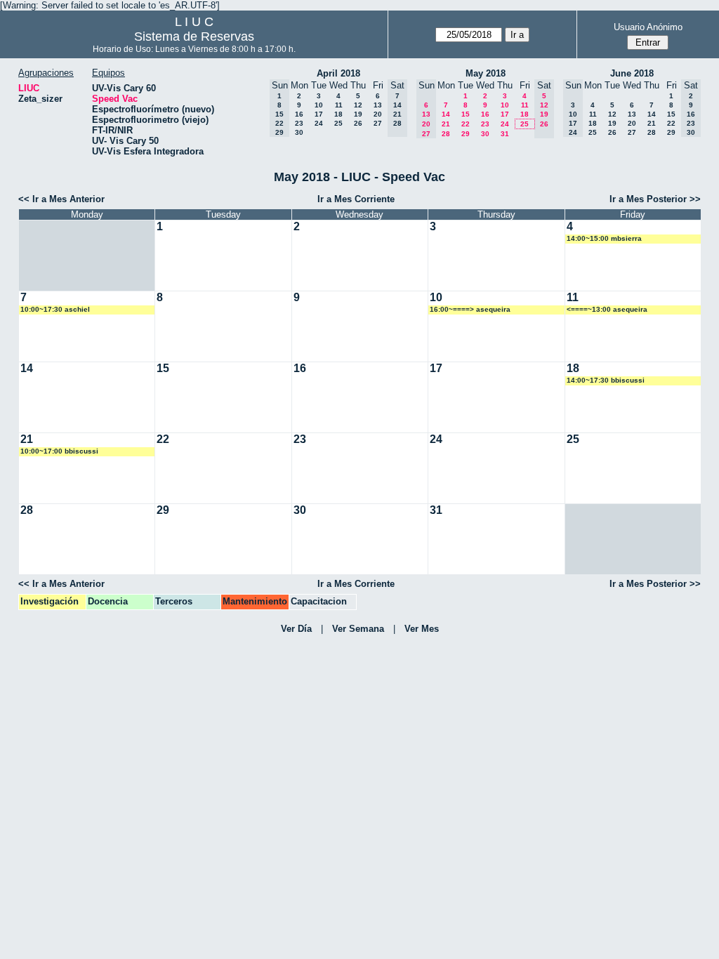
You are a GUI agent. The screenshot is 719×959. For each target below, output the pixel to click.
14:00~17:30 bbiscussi (606, 380)
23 (299, 123)
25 (338, 123)
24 (319, 123)
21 (446, 124)
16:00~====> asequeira (470, 309)
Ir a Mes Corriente (356, 199)
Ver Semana (358, 628)
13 (378, 105)
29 (465, 134)
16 (299, 114)
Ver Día (296, 628)
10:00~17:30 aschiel (55, 309)
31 (505, 134)
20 (378, 114)
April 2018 (338, 73)
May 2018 (486, 73)
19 (358, 114)
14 (446, 114)
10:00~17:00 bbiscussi (59, 451)
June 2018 (632, 73)
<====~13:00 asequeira (607, 309)
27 (378, 123)
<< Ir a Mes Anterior (61, 199)
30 (299, 132)
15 (465, 114)
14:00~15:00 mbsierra (604, 238)
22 (465, 124)
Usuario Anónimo (648, 27)
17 (319, 114)
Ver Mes (421, 628)
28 (446, 134)
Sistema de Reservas (194, 36)
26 (358, 123)
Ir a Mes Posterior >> (655, 199)
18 (338, 114)
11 (339, 105)
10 (319, 105)
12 (358, 105)
